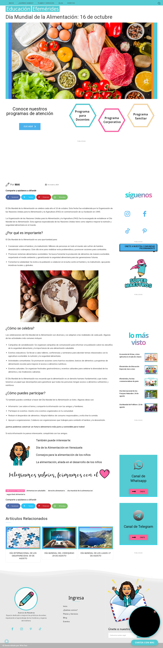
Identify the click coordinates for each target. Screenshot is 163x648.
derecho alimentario (56, 490)
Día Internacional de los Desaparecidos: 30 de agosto (23, 556)
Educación (18, 9)
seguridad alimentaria (16, 494)
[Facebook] (145, 214)
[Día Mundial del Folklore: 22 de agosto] (151, 407)
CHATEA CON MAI (144, 642)
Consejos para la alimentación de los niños (63, 454)
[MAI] (8, 184)
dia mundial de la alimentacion (80, 490)
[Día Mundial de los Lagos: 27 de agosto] (95, 537)
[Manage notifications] (7, 641)
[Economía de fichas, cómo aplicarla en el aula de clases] (151, 357)
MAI (17, 184)
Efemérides (45, 9)
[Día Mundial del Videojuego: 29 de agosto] (59, 537)
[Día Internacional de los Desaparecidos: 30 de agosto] (23, 537)
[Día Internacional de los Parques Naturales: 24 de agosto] (151, 394)
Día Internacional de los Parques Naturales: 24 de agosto (129, 393)
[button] (159, 3)
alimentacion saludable (35, 490)
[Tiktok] (40, 629)
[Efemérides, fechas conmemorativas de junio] (151, 381)
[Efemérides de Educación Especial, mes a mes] (151, 369)
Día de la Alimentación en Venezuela (59, 447)
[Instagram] (127, 214)
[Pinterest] (145, 231)
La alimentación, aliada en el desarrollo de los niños (69, 462)
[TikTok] (127, 231)
